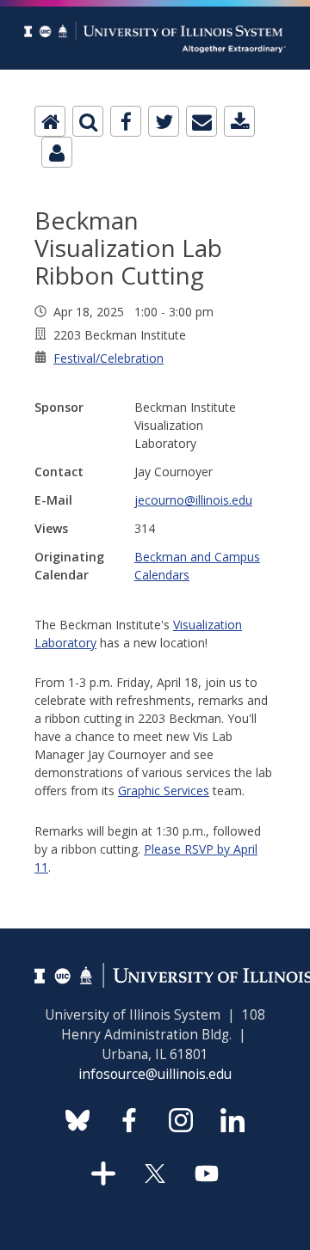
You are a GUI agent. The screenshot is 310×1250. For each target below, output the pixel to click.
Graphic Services (163, 790)
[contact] (56, 152)
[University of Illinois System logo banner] (155, 10)
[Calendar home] (49, 121)
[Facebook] (125, 121)
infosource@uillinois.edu (155, 1074)
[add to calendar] (239, 121)
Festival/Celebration (108, 358)
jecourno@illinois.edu (193, 500)
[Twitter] (163, 121)
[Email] (201, 121)
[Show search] (87, 121)
